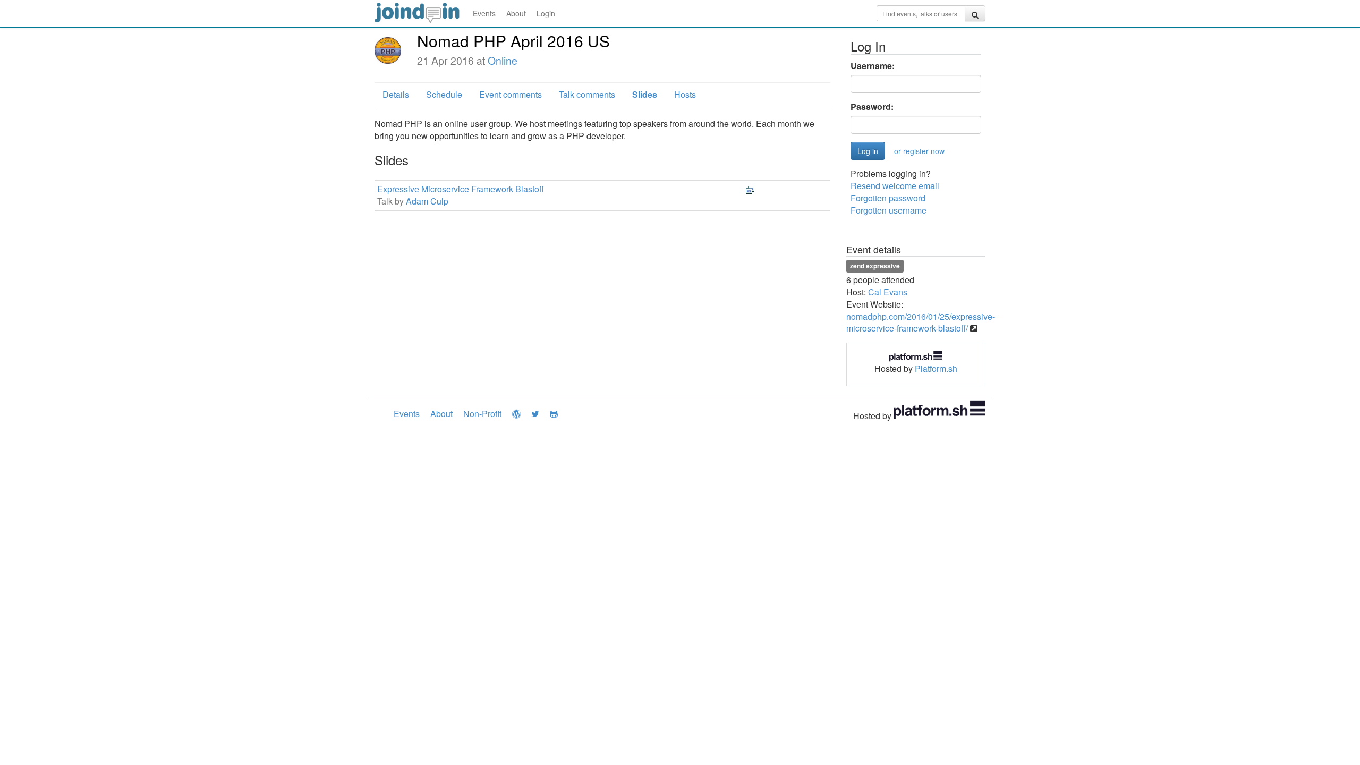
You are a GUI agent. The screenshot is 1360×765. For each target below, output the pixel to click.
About (516, 13)
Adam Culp (427, 201)
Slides (644, 94)
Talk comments (587, 94)
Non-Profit (482, 413)
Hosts (685, 94)
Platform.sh (936, 368)
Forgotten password (888, 198)
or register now (919, 151)
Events (484, 13)
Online (502, 60)
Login (546, 13)
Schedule (444, 94)
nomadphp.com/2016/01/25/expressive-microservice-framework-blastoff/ (920, 322)
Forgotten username (888, 210)
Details (395, 94)
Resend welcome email (895, 186)
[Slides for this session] (750, 189)
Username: (873, 66)
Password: (872, 107)
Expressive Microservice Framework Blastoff (460, 189)
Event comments (510, 94)
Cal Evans (887, 292)
